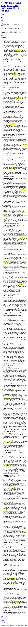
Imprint (2, 620)
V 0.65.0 (3, 622)
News (2, 14)
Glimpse (4, 34)
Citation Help (4, 619)
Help (2, 20)
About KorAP (4, 616)
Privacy (2, 621)
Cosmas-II (13, 28)
